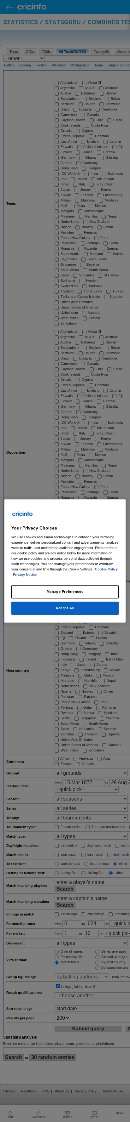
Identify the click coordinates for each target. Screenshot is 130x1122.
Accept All (65, 608)
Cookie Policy (106, 569)
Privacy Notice (25, 574)
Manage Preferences (65, 591)
